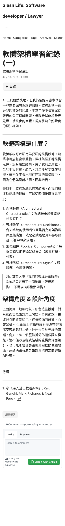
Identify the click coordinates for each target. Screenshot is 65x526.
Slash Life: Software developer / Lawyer (24, 11)
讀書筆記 (10, 414)
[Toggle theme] (6, 27)
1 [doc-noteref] (3, 198)
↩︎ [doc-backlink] (19, 398)
